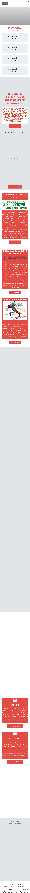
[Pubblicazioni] (15, 830)
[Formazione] (15, 844)
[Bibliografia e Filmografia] (15, 871)
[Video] (15, 858)
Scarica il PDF (15, 187)
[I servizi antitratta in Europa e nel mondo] (15, 512)
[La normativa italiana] (15, 461)
